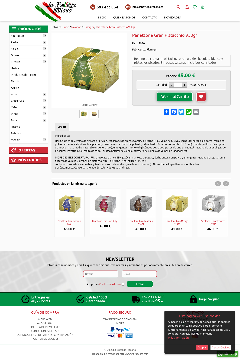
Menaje (15, 140)
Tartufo (15, 81)
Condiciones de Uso (45, 331)
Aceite (15, 88)
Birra (14, 120)
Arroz (14, 94)
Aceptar (202, 347)
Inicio (102, 17)
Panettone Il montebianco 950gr (212, 222)
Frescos (15, 62)
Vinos (14, 114)
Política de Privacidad (45, 327)
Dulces (15, 55)
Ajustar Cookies (221, 347)
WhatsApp (230, 353)
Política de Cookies (45, 339)
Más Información (178, 337)
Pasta (14, 42)
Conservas (17, 101)
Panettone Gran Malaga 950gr (177, 222)
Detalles (62, 127)
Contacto (149, 17)
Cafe (14, 107)
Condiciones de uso (110, 284)
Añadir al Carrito (174, 96)
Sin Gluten (17, 36)
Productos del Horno (24, 75)
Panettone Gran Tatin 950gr (105, 221)
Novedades (172, 17)
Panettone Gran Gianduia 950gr (69, 222)
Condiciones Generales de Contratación (45, 335)
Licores (15, 127)
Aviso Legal (45, 323)
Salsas (14, 49)
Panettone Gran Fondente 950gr (141, 222)
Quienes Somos (124, 17)
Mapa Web (45, 319)
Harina (15, 68)
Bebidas (16, 133)
